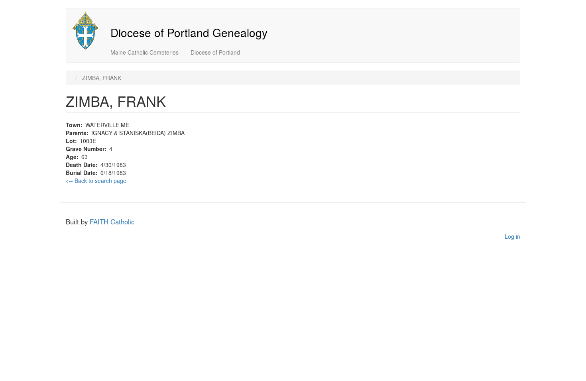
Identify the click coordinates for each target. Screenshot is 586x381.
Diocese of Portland (215, 52)
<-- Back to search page (96, 181)
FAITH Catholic (112, 221)
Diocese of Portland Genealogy (188, 32)
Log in (512, 236)
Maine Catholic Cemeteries (144, 52)
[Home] (88, 30)
